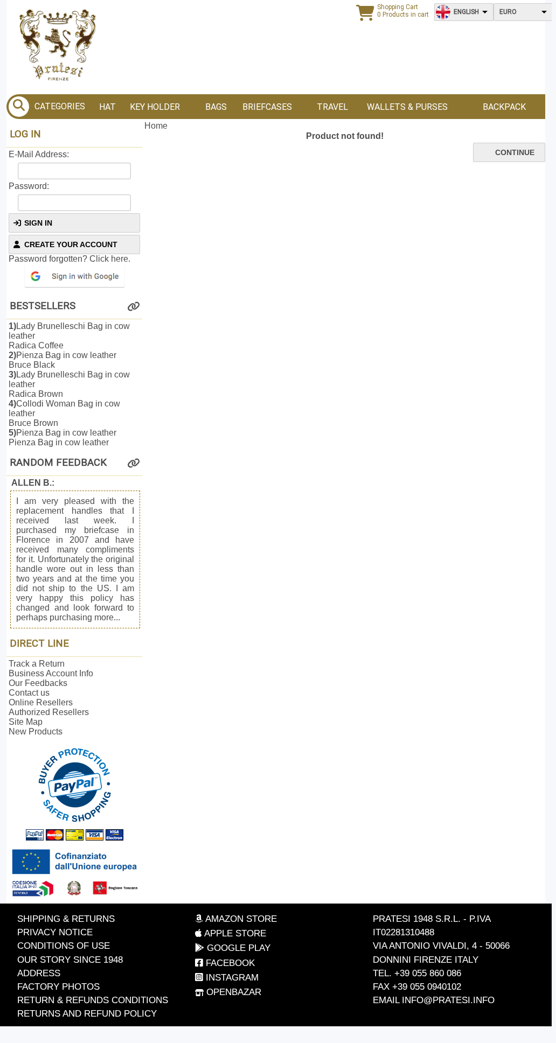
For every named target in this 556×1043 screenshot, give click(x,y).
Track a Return (37, 663)
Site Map (26, 721)
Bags (216, 107)
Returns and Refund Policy (87, 1014)
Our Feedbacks (38, 683)
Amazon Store (240, 919)
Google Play (237, 948)
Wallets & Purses (407, 107)
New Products (35, 731)
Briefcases (267, 107)
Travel (332, 107)
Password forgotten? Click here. (69, 258)
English (466, 12)
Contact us (29, 692)
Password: (29, 186)
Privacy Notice (55, 932)
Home (156, 125)
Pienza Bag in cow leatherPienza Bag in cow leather (62, 437)
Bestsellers (42, 306)
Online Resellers (41, 702)
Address (38, 973)
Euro (508, 12)
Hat (107, 107)
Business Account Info (51, 673)
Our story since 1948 (70, 960)
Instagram (231, 977)
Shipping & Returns (66, 919)
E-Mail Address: (39, 154)
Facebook (229, 963)
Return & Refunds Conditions (92, 1000)
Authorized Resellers (49, 712)
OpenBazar (232, 992)
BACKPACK (504, 107)
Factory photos (58, 987)
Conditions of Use (63, 946)
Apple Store (234, 933)
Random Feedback (58, 462)
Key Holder (155, 107)
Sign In (38, 223)
